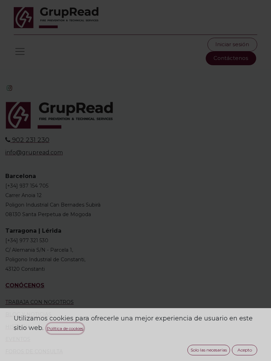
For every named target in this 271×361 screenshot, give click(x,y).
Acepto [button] (244, 350)
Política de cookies (65, 328)
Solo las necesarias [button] (209, 350)
